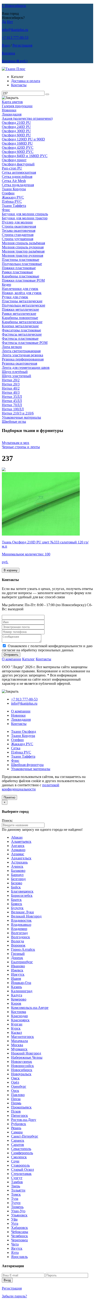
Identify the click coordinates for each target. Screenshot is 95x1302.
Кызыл (16, 1032)
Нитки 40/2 (11, 388)
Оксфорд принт (14, 160)
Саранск (17, 1140)
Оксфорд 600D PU (16, 135)
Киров (16, 1003)
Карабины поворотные (20, 318)
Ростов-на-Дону (23, 1120)
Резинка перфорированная (23, 359)
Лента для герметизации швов (26, 367)
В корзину (11, 570)
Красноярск (20, 1020)
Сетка (15, 748)
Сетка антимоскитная (19, 172)
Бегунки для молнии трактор (25, 218)
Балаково (18, 871)
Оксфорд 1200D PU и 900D (23, 139)
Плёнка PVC (12, 201)
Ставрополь (20, 1165)
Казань (16, 987)
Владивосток (21, 920)
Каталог (28, 659)
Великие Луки (22, 912)
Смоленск (19, 1157)
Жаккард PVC (13, 197)
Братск (16, 900)
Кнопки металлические (20, 326)
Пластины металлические (22, 301)
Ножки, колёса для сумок (22, 293)
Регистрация (22, 45)
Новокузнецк (21, 1062)
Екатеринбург (22, 962)
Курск (16, 1028)
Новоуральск (21, 1074)
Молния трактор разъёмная (23, 251)
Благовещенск (22, 891)
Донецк (17, 958)
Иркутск (17, 974)
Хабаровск (19, 1228)
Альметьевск (21, 841)
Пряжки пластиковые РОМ (23, 280)
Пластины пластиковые (20, 260)
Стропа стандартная (17, 235)
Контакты (19, 85)
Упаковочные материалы (21, 417)
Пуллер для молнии (17, 222)
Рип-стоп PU (12, 168)
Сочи (15, 1161)
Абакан (17, 837)
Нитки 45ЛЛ (12, 401)
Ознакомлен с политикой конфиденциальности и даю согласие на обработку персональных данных (47, 648)
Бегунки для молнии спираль (25, 214)
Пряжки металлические (20, 309)
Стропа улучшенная (17, 239)
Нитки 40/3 (11, 392)
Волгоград (19, 933)
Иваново (18, 966)
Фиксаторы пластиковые (21, 330)
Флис (6, 210)
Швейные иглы (14, 421)
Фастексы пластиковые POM (25, 343)
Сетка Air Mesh (14, 181)
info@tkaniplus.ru (15, 30)
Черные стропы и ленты (21, 447)
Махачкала (19, 1041)
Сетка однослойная (17, 177)
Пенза (16, 1099)
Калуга (16, 995)
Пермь (16, 1103)
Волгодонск (20, 937)
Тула (14, 1199)
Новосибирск (21, 1070)
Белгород (18, 879)
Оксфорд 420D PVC (17, 147)
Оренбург (18, 1086)
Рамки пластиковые (17, 272)
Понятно (9, 797)
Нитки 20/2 (11, 380)
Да (4, 22)
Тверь (15, 1186)
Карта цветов (12, 102)
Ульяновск (19, 1215)
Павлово (18, 1095)
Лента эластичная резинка (22, 355)
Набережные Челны (26, 1057)
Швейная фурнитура (27, 765)
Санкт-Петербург (24, 1136)
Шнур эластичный (16, 376)
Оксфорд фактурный (18, 164)
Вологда (17, 941)
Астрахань (19, 862)
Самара (17, 1132)
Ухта (14, 1223)
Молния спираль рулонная (23, 247)
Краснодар (19, 1016)
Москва (17, 1045)
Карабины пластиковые (20, 276)
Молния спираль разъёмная (23, 243)
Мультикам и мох (15, 443)
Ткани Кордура (14, 189)
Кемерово (18, 999)
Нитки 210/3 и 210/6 (18, 413)
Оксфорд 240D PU (16, 127)
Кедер (6, 284)
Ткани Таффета (14, 206)
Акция (27, 118)
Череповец (19, 1240)
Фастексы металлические (22, 334)
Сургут (16, 1178)
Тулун (16, 1203)
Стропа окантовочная (19, 226)
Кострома (18, 1012)
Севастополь (21, 1149)
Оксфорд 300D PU (16, 131)
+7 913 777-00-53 (15, 37)
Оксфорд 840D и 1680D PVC (25, 156)
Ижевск (17, 970)
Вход (6, 45)
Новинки (9, 110)
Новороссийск (22, 1066)
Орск (15, 1091)
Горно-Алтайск (23, 949)
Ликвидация (11, 114)
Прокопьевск (21, 1107)
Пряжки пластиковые (19, 268)
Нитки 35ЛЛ (12, 397)
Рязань (16, 1128)
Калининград (21, 991)
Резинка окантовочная (19, 363)
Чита (15, 1244)
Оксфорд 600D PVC (17, 152)
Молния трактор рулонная (22, 255)
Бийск (16, 887)
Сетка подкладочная (18, 185)
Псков (16, 1111)
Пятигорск (19, 1115)
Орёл (15, 1082)
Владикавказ (21, 925)
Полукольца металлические (23, 305)
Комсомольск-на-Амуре (29, 1008)
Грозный (18, 954)
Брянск (16, 904)
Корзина (8, 53)
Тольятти (18, 1190)
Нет (10, 22)
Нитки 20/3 (11, 384)
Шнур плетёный (15, 372)
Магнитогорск (22, 1037)
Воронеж (18, 945)
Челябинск (19, 1236)
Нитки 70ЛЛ (12, 405)
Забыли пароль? (14, 1296)
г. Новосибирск (14, 6)
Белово (16, 883)
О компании (11, 659)
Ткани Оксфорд (23, 731)
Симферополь (22, 1153)
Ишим (16, 978)
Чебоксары (19, 1232)
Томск (16, 1194)
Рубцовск (18, 1124)
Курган (16, 1024)
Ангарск (17, 846)
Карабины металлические (22, 322)
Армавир (18, 850)
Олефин (8, 193)
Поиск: (7, 820)
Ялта (15, 1252)
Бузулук (17, 908)
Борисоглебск (22, 895)
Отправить (11, 654)
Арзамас (17, 854)
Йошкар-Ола (21, 983)
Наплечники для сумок (20, 289)
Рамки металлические (19, 314)
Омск (15, 1078)
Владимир (19, 929)
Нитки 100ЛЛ (13, 409)
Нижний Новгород (26, 1053)
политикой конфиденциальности (30, 787)
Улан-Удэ (18, 1211)
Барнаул (17, 875)
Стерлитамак (21, 1174)
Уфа (14, 1219)
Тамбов (17, 1182)
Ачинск (17, 866)
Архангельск (21, 858)
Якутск (16, 1248)
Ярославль (19, 1257)
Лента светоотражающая (21, 351)
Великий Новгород (26, 916)
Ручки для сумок (15, 297)
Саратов (17, 1145)
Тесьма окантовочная (18, 230)
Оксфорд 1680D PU (17, 143)
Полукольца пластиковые (22, 264)
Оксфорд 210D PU (16, 123)
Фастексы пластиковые (20, 338)
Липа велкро (12, 347)
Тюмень (17, 1207)
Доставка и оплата (25, 81)
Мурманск (19, 1049)
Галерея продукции (17, 106)
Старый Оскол (22, 1169)
